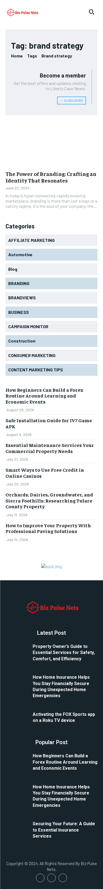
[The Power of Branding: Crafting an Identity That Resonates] (51, 144)
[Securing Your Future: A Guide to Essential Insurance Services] (17, 828)
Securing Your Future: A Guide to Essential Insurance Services (64, 830)
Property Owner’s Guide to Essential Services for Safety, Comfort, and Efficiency (64, 652)
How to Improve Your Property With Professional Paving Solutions (48, 528)
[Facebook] (40, 878)
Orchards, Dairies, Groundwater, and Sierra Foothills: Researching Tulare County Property (49, 500)
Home (17, 55)
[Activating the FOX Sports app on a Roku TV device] (17, 719)
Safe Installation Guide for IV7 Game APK (48, 423)
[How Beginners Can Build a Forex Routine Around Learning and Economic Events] (17, 760)
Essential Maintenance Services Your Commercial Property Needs (49, 448)
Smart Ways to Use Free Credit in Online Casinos (44, 472)
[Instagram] (51, 878)
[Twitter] (63, 878)
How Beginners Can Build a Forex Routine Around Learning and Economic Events (44, 395)
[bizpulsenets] (21, 12)
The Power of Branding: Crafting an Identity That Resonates (50, 177)
